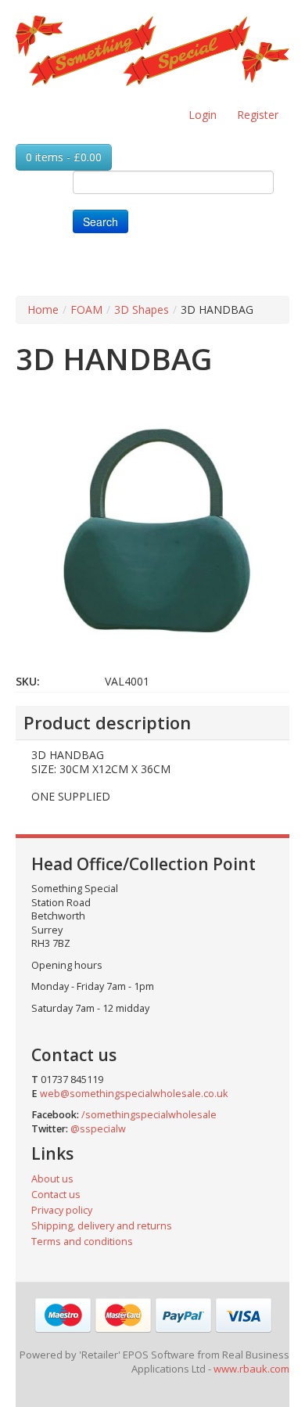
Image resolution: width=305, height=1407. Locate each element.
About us (52, 1179)
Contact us (56, 1194)
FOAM (86, 309)
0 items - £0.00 (64, 156)
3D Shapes (141, 309)
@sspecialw (98, 1128)
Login (202, 114)
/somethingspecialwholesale (149, 1114)
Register (257, 114)
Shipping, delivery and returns (101, 1225)
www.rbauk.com (251, 1369)
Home (43, 309)
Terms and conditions (82, 1241)
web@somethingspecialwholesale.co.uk (134, 1093)
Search (100, 221)
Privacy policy (61, 1210)
